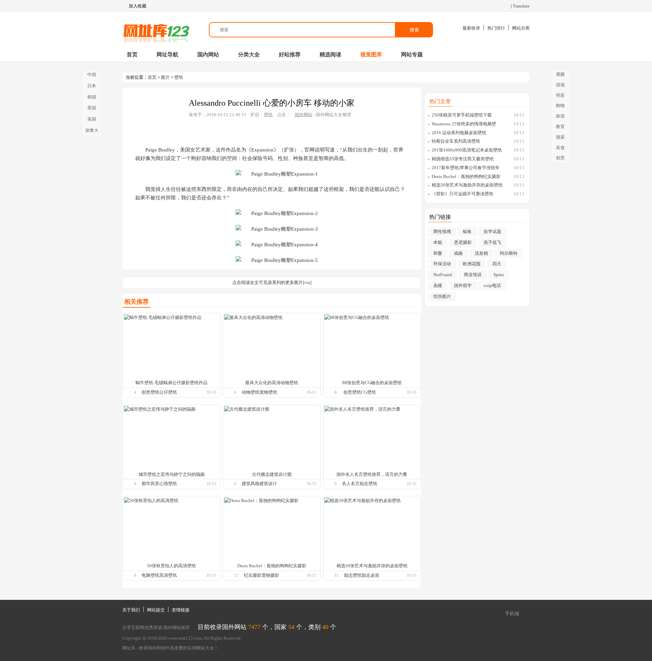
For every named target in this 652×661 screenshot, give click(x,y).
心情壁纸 (168, 483)
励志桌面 (370, 575)
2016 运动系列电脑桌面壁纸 (459, 132)
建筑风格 (250, 483)
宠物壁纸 (268, 392)
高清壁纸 (168, 575)
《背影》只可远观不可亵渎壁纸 (462, 193)
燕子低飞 (492, 242)
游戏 (560, 84)
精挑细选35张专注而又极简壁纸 (463, 158)
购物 (560, 105)
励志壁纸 (368, 483)
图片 (165, 77)
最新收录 (471, 28)
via (307, 282)
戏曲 (458, 253)
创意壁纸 (150, 392)
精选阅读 (330, 54)
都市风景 (150, 483)
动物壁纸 (250, 392)
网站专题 (412, 54)
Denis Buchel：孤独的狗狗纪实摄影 (466, 176)
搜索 (414, 30)
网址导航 (167, 54)
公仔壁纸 (168, 392)
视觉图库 (371, 54)
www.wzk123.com (185, 638)
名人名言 (351, 483)
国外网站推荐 (176, 627)
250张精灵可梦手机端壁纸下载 (462, 115)
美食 (560, 147)
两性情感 (442, 231)
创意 (560, 157)
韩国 (91, 97)
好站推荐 (290, 54)
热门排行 (496, 28)
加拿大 (91, 130)
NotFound (442, 274)
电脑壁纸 (150, 575)
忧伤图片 (442, 296)
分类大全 (249, 54)
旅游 (560, 116)
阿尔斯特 (509, 253)
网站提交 (156, 609)
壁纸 (178, 77)
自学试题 (492, 231)
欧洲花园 (472, 263)
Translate (521, 5)
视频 (560, 74)
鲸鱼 (467, 231)
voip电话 (492, 285)
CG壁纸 (368, 392)
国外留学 (463, 285)
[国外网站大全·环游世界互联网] (156, 29)
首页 (132, 54)
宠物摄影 (270, 575)
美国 (91, 119)
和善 (437, 253)
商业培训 (473, 274)
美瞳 (437, 285)
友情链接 (180, 609)
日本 (91, 85)
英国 (91, 107)
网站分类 (521, 28)
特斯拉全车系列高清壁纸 (456, 141)
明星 (560, 95)
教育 (560, 126)
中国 (91, 74)
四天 (496, 263)
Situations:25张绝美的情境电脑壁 (464, 123)
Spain (498, 274)
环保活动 (442, 263)
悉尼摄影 (463, 242)
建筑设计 (268, 483)
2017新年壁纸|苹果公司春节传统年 (466, 167)
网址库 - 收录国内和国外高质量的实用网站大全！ (170, 647)
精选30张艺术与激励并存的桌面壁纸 (467, 184)
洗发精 (481, 253)
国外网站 (303, 114)
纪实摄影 (252, 575)
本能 (437, 242)
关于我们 (131, 609)
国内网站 (208, 54)
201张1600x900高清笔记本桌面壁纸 (467, 150)
